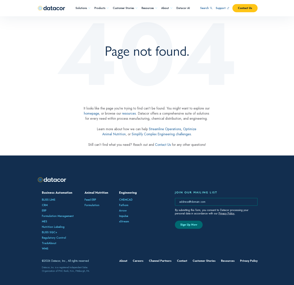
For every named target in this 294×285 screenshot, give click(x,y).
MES (44, 221)
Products (99, 8)
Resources (148, 8)
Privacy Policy (249, 261)
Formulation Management (58, 216)
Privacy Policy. (226, 213)
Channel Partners (160, 261)
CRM (45, 205)
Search (204, 8)
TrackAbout (49, 243)
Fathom (123, 205)
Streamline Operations (165, 129)
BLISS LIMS (48, 200)
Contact (182, 261)
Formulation (92, 205)
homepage (91, 113)
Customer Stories (123, 8)
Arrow (123, 211)
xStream (124, 221)
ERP (44, 211)
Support (221, 8)
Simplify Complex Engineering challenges (161, 134)
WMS (45, 249)
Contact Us (245, 8)
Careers (138, 261)
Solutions (81, 8)
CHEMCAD (126, 200)
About (165, 8)
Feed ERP (90, 200)
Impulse (123, 216)
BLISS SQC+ (49, 232)
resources (129, 113)
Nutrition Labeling (53, 227)
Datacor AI (183, 8)
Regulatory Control (54, 238)
